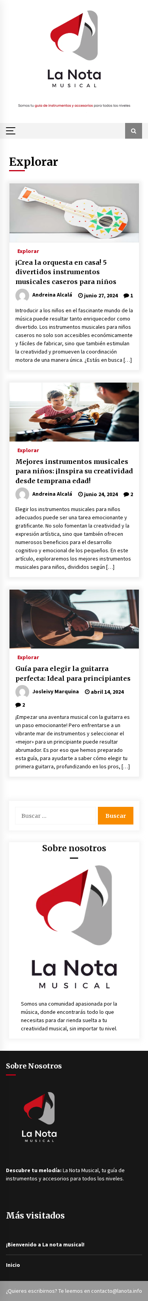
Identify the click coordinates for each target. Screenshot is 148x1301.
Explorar (28, 250)
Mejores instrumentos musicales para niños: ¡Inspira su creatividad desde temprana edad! (74, 471)
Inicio (13, 1264)
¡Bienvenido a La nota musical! (45, 1244)
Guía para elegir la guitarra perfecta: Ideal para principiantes (73, 673)
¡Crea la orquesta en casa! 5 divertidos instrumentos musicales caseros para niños (65, 272)
